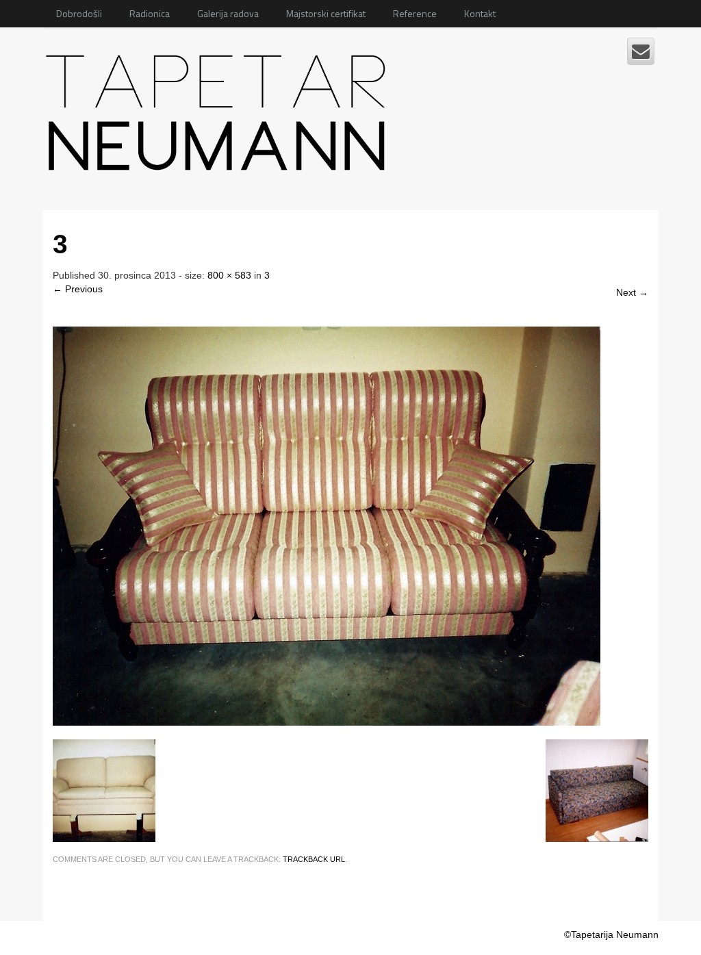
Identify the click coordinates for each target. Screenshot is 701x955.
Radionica (149, 13)
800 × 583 (229, 275)
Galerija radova (228, 13)
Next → (632, 292)
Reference (415, 13)
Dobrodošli (79, 13)
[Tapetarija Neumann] (219, 107)
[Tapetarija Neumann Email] (640, 51)
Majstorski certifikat (326, 13)
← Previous (78, 288)
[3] (326, 525)
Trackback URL (314, 859)
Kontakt (480, 13)
